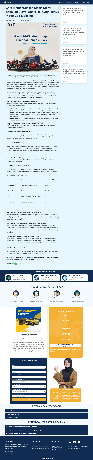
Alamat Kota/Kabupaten (17, 374)
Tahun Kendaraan (16, 384)
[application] (78, 2)
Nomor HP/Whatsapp (17, 370)
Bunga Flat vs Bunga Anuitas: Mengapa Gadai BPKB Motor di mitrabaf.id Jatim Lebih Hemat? (73, 72)
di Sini (28, 257)
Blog (18, 20)
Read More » (66, 18)
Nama (13, 365)
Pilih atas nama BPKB (17, 389)
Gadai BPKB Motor (24, 20)
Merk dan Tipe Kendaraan (18, 379)
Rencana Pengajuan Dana (18, 394)
